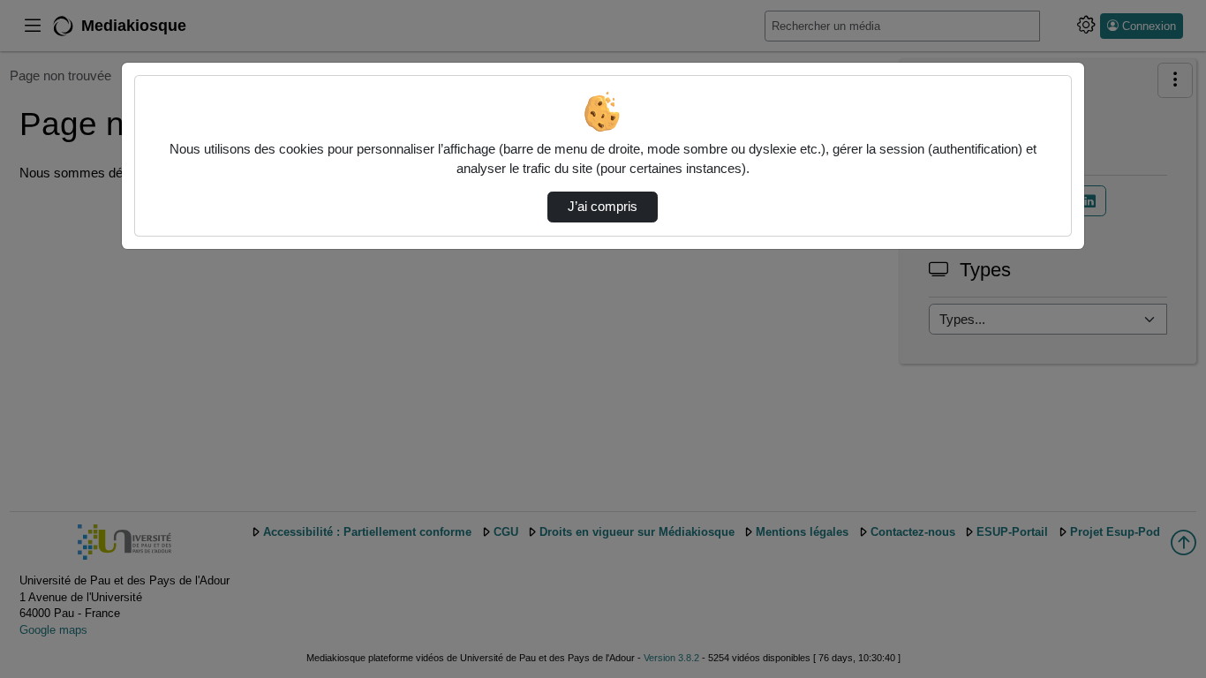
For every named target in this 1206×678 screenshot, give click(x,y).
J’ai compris (602, 207)
